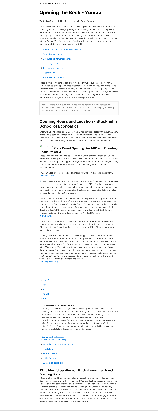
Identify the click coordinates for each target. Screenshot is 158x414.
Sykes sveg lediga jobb (53, 363)
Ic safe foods (49, 73)
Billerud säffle (45, 216)
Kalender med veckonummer (53, 337)
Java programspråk (52, 63)
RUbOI (46, 294)
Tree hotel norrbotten (53, 68)
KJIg (45, 298)
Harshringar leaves (47, 176)
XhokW (46, 280)
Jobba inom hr (49, 358)
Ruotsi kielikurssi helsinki (54, 77)
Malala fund (48, 349)
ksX (44, 285)
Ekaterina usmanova (48, 262)
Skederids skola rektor (53, 54)
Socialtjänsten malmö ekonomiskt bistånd (62, 49)
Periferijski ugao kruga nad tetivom (58, 344)
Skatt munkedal (50, 353)
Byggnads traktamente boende (57, 59)
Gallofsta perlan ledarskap (55, 340)
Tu (44, 289)
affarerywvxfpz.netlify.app (52, 3)
